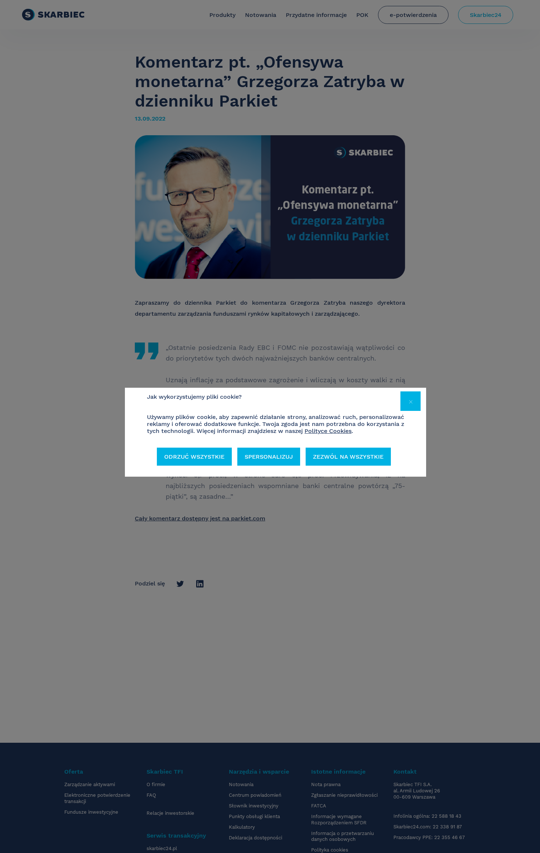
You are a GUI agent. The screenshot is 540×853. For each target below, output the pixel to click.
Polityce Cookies (328, 430)
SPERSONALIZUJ (269, 456)
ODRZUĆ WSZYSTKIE (194, 456)
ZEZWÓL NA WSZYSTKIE (348, 456)
